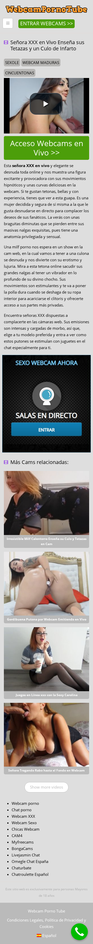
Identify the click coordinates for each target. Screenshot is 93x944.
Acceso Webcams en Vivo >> (46, 148)
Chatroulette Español (30, 874)
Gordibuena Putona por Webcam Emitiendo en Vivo (46, 619)
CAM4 (17, 835)
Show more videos (46, 787)
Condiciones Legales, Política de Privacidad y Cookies (46, 923)
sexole (12, 62)
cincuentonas (19, 72)
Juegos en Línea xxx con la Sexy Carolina (47, 695)
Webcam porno (25, 803)
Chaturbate (21, 867)
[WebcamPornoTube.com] (46, 3)
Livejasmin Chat (26, 855)
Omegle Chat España (30, 861)
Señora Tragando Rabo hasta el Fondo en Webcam (46, 770)
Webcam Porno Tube (46, 911)
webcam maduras (40, 62)
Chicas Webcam (26, 829)
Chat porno (22, 809)
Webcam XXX (23, 816)
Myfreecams (23, 842)
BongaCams (22, 848)
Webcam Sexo (24, 822)
